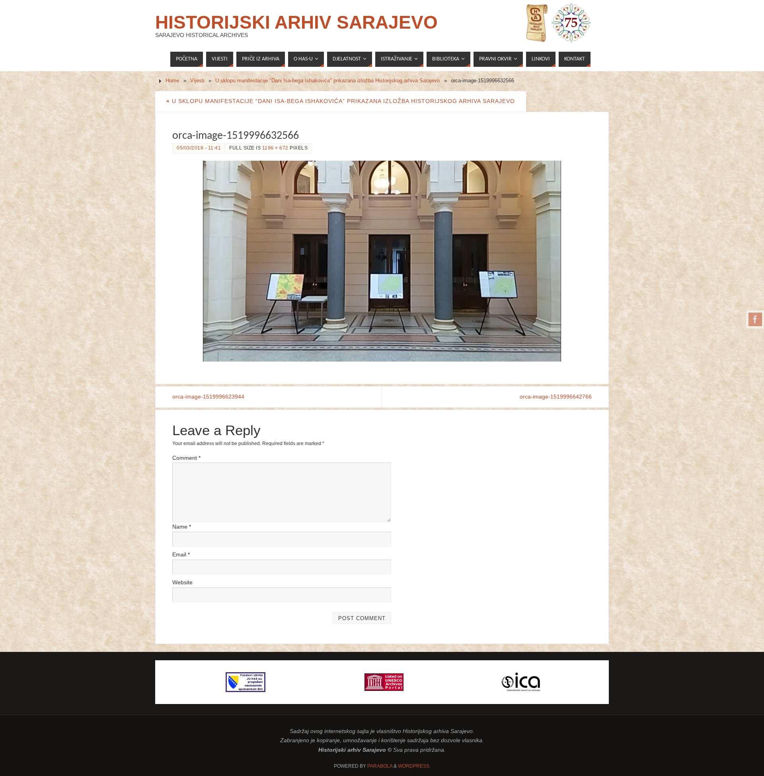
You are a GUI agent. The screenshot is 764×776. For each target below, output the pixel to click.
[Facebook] (755, 319)
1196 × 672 (275, 148)
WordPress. (414, 766)
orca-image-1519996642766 (556, 396)
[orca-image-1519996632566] (382, 261)
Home (172, 81)
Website (182, 582)
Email (181, 554)
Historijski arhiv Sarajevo (296, 22)
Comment (186, 458)
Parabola (379, 766)
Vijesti (197, 81)
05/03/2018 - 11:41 (199, 148)
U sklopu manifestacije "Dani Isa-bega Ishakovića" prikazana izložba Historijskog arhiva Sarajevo (327, 81)
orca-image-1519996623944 (208, 396)
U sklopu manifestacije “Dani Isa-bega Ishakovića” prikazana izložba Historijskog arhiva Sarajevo (340, 101)
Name (181, 526)
